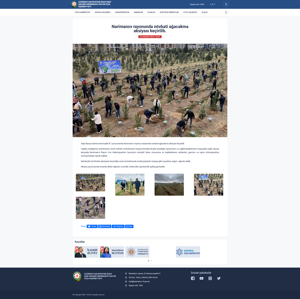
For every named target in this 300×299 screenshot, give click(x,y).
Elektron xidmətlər (169, 12)
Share (83, 226)
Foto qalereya (190, 12)
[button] (148, 261)
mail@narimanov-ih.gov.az (139, 281)
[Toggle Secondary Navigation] (226, 12)
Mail (130, 226)
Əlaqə (204, 12)
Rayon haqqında (102, 12)
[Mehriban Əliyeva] (112, 252)
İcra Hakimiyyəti (82, 12)
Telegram (119, 226)
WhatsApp (106, 226)
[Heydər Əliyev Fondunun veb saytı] (137, 252)
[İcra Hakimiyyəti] (74, 4)
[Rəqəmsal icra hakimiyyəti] (188, 252)
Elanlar (151, 12)
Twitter (93, 226)
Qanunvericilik (122, 12)
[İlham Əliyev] (87, 252)
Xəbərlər (138, 12)
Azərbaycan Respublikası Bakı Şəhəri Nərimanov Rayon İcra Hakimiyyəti (94, 4)
